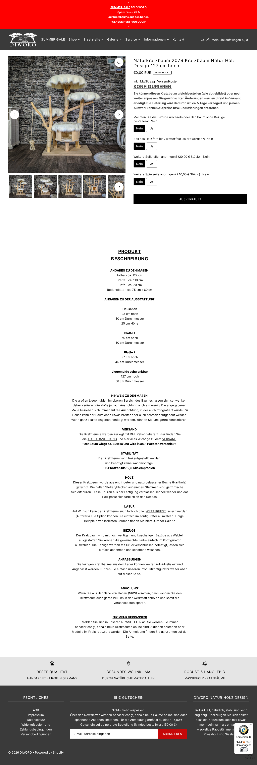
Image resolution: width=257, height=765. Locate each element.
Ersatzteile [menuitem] (92, 39)
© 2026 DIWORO (20, 752)
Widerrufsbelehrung (35, 724)
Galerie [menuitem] (112, 39)
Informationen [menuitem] (155, 39)
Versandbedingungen (36, 734)
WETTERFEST (156, 511)
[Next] (118, 114)
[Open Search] (202, 39)
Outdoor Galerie (164, 521)
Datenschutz (36, 720)
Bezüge (160, 535)
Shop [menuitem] (73, 39)
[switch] (244, 749)
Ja (152, 128)
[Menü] (250, 725)
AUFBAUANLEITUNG (102, 439)
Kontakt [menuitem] (178, 39)
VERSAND (169, 439)
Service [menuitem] (131, 39)
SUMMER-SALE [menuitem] (53, 39)
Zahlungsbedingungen (36, 729)
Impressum (36, 715)
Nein (139, 128)
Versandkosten (167, 81)
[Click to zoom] (118, 62)
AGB (36, 710)
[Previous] (14, 114)
